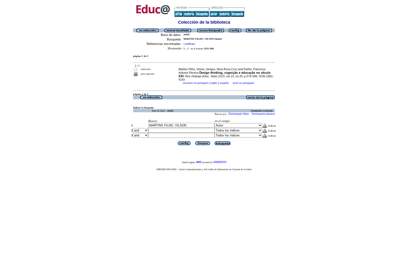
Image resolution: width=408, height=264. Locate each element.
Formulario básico (263, 114)
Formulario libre (239, 114)
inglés (214, 83)
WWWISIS (219, 162)
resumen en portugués (196, 83)
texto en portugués (243, 83)
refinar (190, 44)
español (224, 83)
